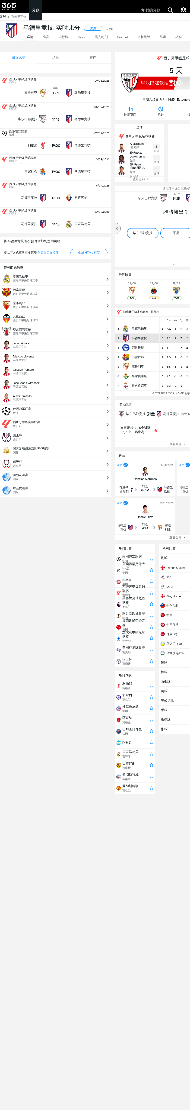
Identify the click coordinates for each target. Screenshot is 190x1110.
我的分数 (153, 10)
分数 (35, 10)
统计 (161, 114)
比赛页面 (130, 114)
